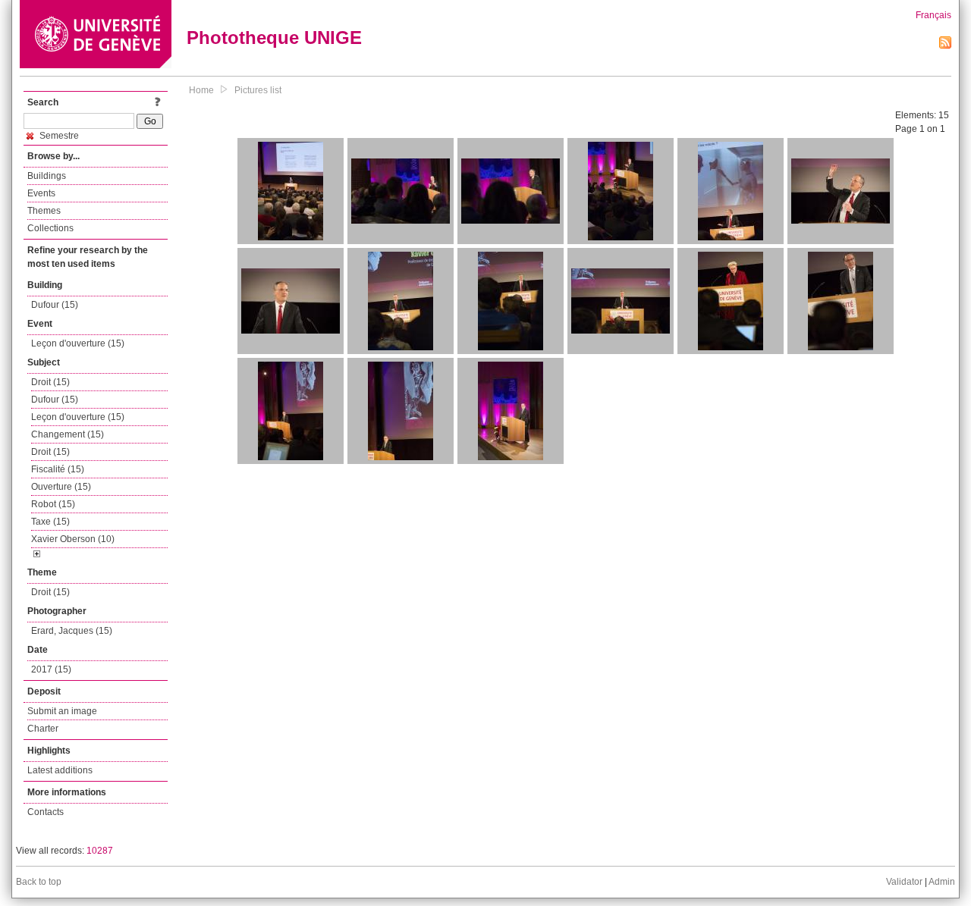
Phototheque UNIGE (274, 37)
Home (201, 90)
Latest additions (60, 770)
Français (933, 15)
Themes (44, 210)
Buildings (46, 176)
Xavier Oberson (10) (73, 539)
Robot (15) (53, 504)
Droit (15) (50, 382)
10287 (99, 850)
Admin (942, 881)
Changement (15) (67, 434)
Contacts (45, 812)
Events (41, 193)
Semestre (58, 135)
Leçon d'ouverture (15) (77, 343)
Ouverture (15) (61, 486)
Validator (904, 881)
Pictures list (257, 90)
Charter (42, 728)
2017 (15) (51, 669)
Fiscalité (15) (57, 469)
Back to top (38, 881)
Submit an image (62, 711)
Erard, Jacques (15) (71, 630)
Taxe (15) (50, 521)
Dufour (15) (54, 304)
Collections (50, 228)
